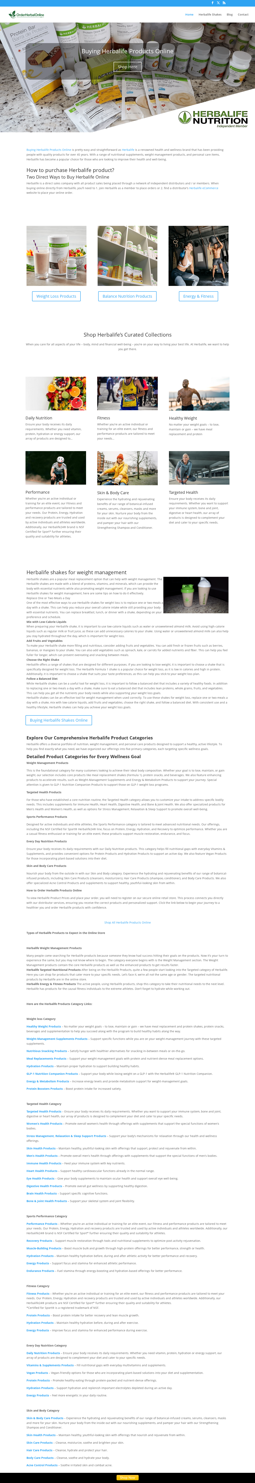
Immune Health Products (43, 1163)
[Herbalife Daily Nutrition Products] (56, 393)
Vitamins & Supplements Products (50, 1365)
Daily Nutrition (39, 418)
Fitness (103, 418)
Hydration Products (40, 1066)
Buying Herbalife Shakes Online (59, 720)
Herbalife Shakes (210, 14)
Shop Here (127, 66)
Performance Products (41, 1224)
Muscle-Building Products (43, 1248)
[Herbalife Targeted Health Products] (199, 468)
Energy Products (37, 1263)
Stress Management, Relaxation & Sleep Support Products (66, 1136)
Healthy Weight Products (43, 1026)
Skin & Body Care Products (44, 1418)
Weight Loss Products (56, 296)
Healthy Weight (183, 418)
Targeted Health (183, 492)
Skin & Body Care (113, 492)
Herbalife (128, 150)
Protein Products (38, 1380)
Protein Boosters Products (44, 1089)
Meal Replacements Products (46, 1058)
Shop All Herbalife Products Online (127, 922)
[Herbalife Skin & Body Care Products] (127, 468)
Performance (38, 492)
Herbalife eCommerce (203, 188)
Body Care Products (40, 1458)
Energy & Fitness (198, 296)
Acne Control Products (42, 1465)
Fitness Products (37, 1293)
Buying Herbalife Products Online (127, 51)
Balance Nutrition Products (127, 296)
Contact (243, 14)
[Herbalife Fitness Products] (127, 393)
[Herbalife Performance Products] (56, 467)
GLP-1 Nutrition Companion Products (52, 1074)
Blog (230, 14)
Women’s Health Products (44, 1123)
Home (189, 14)
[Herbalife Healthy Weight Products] (199, 393)
